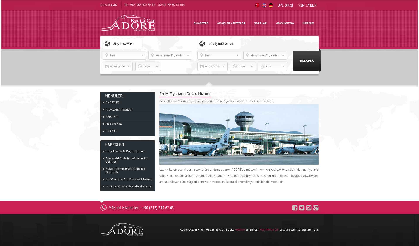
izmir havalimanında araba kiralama (128, 186)
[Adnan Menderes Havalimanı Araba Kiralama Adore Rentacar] (239, 163)
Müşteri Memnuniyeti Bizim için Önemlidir (125, 170)
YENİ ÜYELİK (307, 5)
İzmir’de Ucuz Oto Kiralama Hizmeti (128, 179)
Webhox (240, 229)
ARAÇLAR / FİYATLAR (231, 23)
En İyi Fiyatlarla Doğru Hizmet (125, 151)
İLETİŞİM (308, 23)
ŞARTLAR (260, 23)
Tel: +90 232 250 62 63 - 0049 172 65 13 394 (154, 5)
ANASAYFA (201, 23)
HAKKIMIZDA (285, 23)
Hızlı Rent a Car (269, 229)
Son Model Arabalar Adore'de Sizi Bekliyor (127, 160)
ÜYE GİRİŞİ (285, 5)
